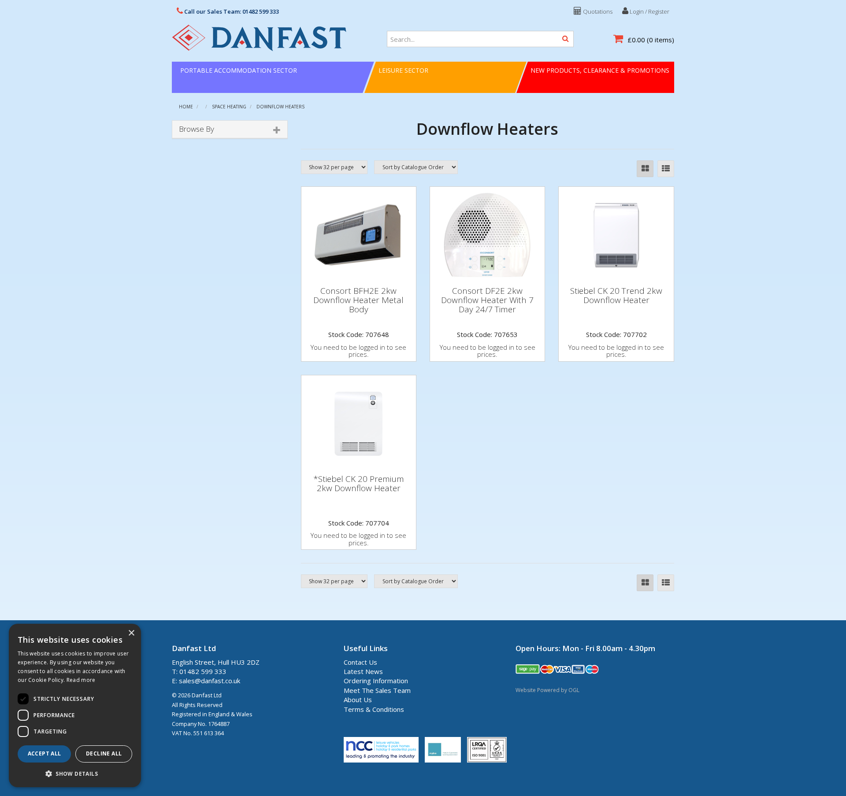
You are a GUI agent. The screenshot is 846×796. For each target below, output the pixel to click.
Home (186, 107)
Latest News (363, 671)
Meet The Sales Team (377, 690)
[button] (75, 773)
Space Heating (229, 107)
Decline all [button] (104, 753)
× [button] (131, 633)
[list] (665, 168)
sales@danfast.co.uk (209, 680)
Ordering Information (376, 680)
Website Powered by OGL (547, 690)
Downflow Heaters (280, 107)
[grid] (645, 168)
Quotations (597, 11)
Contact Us (360, 662)
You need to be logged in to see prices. (358, 351)
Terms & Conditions (374, 709)
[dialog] (75, 705)
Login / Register (648, 11)
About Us (358, 699)
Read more (81, 680)
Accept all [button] (44, 753)
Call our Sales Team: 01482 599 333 (231, 11)
